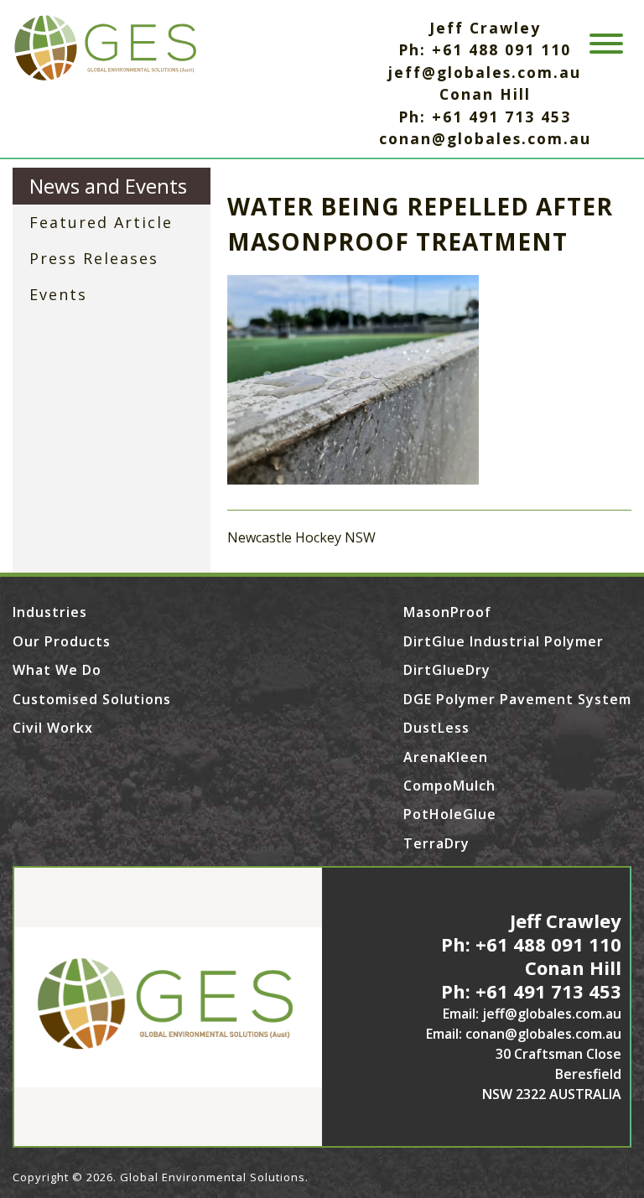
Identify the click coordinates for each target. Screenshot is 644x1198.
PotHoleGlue (449, 814)
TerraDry (436, 843)
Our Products (62, 641)
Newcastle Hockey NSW (301, 537)
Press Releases (93, 258)
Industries (50, 612)
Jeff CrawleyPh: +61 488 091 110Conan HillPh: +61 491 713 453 (531, 956)
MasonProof (447, 612)
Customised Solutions (92, 699)
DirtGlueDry (447, 670)
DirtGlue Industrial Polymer (503, 641)
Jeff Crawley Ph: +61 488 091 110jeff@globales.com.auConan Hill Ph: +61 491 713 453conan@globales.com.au (485, 83)
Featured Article (101, 222)
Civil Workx (53, 727)
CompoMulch (449, 785)
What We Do (57, 670)
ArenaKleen (445, 757)
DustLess (436, 727)
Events (58, 294)
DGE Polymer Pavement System (517, 699)
